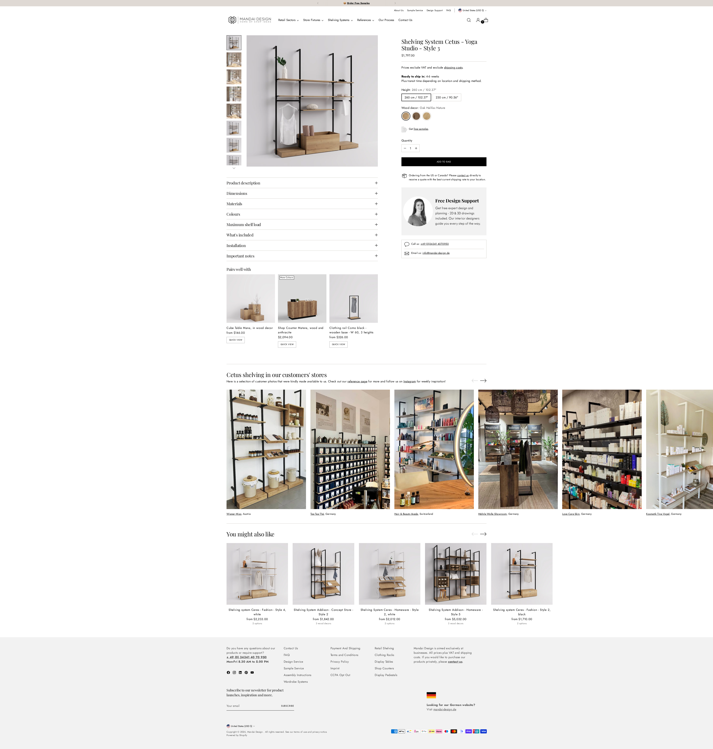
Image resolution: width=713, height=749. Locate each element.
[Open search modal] (469, 20)
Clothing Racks (384, 655)
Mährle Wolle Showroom (492, 514)
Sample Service (294, 668)
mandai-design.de (444, 709)
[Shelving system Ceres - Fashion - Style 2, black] (522, 574)
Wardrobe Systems (296, 682)
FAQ (287, 655)
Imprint (335, 668)
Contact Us (291, 648)
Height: (418, 90)
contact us (463, 175)
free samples (421, 129)
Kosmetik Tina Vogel (657, 514)
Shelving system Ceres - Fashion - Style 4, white (257, 612)
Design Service (293, 661)
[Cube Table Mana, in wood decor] (251, 298)
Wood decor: (423, 108)
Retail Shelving (384, 648)
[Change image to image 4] (234, 94)
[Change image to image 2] (234, 59)
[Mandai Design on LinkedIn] (240, 673)
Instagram (409, 381)
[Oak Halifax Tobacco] (416, 116)
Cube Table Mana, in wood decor (250, 328)
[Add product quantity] (416, 148)
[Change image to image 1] (234, 42)
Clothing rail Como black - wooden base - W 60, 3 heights (351, 330)
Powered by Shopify (237, 735)
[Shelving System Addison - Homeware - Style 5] (455, 574)
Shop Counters (384, 668)
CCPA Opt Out (340, 675)
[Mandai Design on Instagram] (234, 673)
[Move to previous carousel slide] (475, 381)
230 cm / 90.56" (447, 97)
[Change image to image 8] (234, 162)
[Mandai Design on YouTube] (252, 673)
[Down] (234, 168)
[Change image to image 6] (234, 128)
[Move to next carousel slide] (483, 380)
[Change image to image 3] (234, 76)
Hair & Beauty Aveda (406, 514)
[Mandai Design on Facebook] (229, 673)
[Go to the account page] (476, 20)
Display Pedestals (386, 675)
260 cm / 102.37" (416, 97)
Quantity (406, 140)
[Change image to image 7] (234, 145)
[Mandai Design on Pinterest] (246, 673)
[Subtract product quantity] (405, 148)
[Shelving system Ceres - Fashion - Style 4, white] (257, 574)
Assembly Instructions (297, 675)
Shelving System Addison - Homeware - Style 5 (456, 612)
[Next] (395, 3)
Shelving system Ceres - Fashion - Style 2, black (522, 612)
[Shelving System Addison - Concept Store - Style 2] (323, 574)
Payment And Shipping (345, 648)
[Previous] (318, 3)
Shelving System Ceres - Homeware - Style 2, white (390, 612)
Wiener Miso (234, 514)
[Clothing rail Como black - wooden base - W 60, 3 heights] (353, 298)
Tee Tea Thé (317, 514)
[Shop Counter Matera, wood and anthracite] (302, 298)
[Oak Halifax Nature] (405, 116)
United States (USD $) (473, 10)
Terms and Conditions (344, 655)
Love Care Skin (570, 514)
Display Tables (384, 661)
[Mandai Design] (250, 20)
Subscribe (287, 706)
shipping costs (453, 67)
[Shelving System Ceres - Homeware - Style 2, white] (389, 574)
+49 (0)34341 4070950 (435, 244)
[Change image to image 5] (234, 111)
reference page (357, 381)
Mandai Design (255, 732)
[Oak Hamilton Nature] (426, 116)
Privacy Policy (340, 661)
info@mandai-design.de (436, 253)
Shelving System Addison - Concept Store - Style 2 (323, 612)
